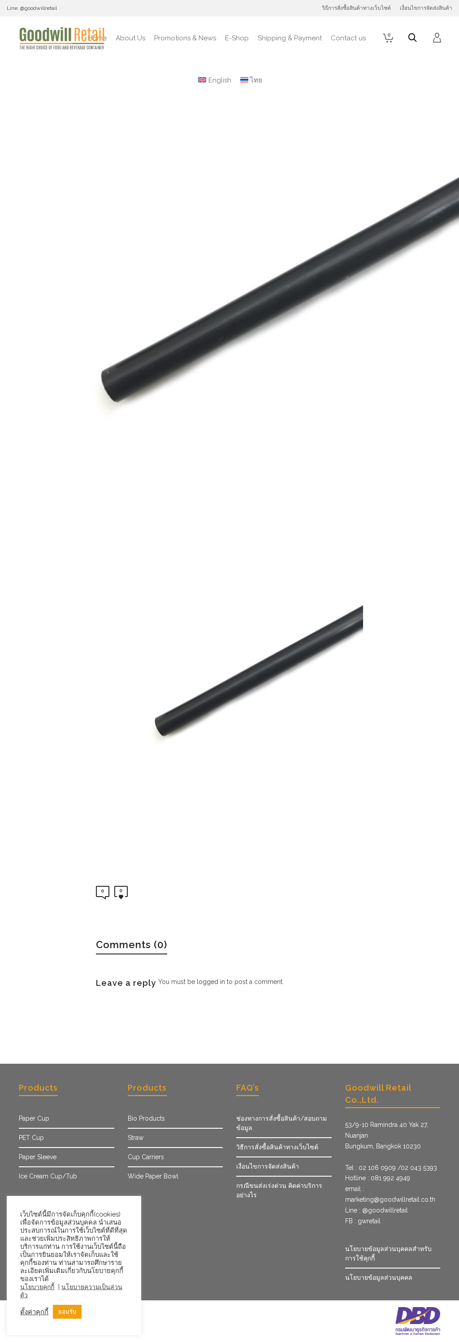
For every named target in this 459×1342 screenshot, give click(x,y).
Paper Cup (34, 1118)
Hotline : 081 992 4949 (377, 1178)
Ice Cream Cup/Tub (48, 1176)
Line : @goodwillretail (376, 1210)
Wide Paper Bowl (153, 1176)
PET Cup (31, 1137)
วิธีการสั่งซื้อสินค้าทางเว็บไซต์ (277, 1147)
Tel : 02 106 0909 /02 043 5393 (391, 1167)
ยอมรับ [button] (67, 1311)
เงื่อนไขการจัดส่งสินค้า (267, 1166)
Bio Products (146, 1118)
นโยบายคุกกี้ (37, 1286)
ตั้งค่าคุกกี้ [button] (34, 1312)
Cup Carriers (146, 1157)
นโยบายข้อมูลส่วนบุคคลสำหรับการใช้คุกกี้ (388, 1253)
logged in (211, 981)
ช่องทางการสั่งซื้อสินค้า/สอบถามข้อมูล (281, 1123)
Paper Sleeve (37, 1157)
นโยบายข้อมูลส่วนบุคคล (378, 1277)
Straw (135, 1137)
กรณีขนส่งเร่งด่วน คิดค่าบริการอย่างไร (279, 1190)
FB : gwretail (363, 1221)
